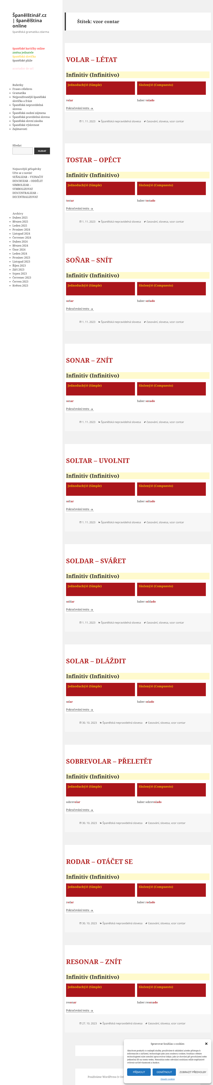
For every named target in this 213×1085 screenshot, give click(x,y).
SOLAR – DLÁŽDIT (96, 660)
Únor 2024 (18, 249)
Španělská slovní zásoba (27, 121)
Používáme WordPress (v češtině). (109, 1077)
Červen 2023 (20, 281)
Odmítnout (164, 1072)
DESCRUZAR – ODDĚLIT (27, 181)
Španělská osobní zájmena (29, 113)
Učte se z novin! (22, 173)
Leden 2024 (19, 253)
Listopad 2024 (21, 233)
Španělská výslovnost (25, 125)
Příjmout (139, 1072)
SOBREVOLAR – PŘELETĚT (109, 761)
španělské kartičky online (28, 48)
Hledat (16, 145)
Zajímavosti (19, 129)
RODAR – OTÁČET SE (99, 861)
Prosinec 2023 (21, 257)
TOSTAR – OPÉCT (93, 159)
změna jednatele (23, 52)
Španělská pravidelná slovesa (31, 117)
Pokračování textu (80, 108)
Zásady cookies (168, 1079)
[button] (206, 1043)
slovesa (163, 121)
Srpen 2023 (19, 273)
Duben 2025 (20, 217)
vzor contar (177, 121)
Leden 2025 (19, 225)
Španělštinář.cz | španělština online (29, 20)
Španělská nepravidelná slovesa (121, 121)
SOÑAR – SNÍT (89, 260)
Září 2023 (18, 269)
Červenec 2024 (21, 237)
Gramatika (19, 93)
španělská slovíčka (24, 56)
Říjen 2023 (19, 265)
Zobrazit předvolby (193, 1072)
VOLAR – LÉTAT (91, 59)
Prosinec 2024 (21, 229)
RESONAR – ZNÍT (93, 961)
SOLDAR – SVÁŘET (96, 560)
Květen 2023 (20, 285)
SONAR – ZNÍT (89, 360)
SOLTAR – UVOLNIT (97, 460)
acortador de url (22, 68)
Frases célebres (22, 89)
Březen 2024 (20, 245)
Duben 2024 (20, 241)
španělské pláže (22, 60)
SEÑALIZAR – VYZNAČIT (27, 177)
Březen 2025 (20, 221)
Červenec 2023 (21, 277)
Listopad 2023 (21, 261)
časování (152, 121)
